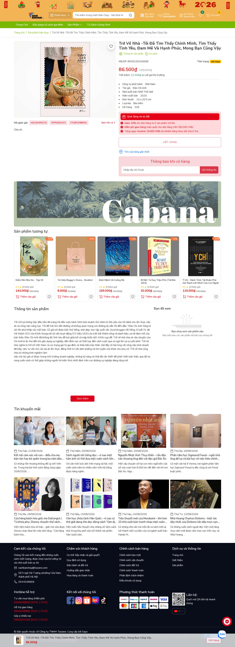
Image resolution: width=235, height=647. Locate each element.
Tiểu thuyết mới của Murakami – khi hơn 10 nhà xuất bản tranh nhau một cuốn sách (142, 520)
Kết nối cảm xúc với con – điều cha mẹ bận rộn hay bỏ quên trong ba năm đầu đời (38, 457)
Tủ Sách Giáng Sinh (98, 24)
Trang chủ (19, 32)
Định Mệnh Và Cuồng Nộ (111, 280)
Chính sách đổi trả (129, 565)
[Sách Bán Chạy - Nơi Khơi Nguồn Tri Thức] (30, 15)
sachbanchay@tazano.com (32, 568)
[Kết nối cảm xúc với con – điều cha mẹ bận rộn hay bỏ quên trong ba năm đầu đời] (39, 431)
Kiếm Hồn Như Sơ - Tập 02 (29, 280)
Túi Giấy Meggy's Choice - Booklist (75, 280)
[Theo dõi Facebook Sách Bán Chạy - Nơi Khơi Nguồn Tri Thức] (70, 600)
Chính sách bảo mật (130, 555)
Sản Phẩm (73, 24)
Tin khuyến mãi (27, 409)
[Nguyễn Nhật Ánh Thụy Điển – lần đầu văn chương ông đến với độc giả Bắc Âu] (143, 431)
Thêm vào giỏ (28, 297)
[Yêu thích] (111, 46)
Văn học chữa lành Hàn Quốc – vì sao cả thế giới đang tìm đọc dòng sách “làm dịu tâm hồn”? (91, 520)
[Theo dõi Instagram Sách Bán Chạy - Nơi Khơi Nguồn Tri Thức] (79, 600)
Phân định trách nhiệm (131, 575)
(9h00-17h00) (31, 602)
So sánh (153, 53)
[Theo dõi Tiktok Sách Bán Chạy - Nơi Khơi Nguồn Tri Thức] (103, 600)
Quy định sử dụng (76, 560)
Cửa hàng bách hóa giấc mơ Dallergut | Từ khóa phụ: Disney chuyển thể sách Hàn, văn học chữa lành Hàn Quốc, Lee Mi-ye (38, 520)
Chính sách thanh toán (131, 570)
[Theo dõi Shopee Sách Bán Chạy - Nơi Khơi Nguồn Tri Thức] (87, 600)
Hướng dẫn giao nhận (78, 570)
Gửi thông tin (209, 170)
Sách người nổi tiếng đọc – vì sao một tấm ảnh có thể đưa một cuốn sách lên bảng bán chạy (89, 457)
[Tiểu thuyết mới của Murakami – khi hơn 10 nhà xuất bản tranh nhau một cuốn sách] (143, 494)
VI (179, 611)
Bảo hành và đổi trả (77, 565)
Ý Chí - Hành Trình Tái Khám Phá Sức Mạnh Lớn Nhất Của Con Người (201, 281)
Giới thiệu (177, 560)
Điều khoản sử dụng (130, 580)
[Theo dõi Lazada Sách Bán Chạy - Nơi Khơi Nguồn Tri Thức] (95, 600)
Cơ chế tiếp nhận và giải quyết (83, 555)
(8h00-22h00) (31, 620)
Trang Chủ (22, 24)
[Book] (117, 203)
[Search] (130, 15)
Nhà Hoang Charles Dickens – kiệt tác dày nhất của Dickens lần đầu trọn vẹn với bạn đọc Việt (194, 520)
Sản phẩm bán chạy (38, 32)
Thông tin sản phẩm (133, 53)
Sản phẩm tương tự (31, 231)
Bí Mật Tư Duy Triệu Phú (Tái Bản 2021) (158, 281)
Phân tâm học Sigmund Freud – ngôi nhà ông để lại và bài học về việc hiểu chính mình (195, 457)
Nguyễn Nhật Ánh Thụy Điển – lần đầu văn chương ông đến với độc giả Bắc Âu (142, 457)
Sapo (84, 631)
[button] (216, 269)
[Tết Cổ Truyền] (117, 4)
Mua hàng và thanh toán (80, 575)
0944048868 (26, 582)
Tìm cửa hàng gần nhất (136, 152)
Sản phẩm (177, 565)
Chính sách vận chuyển (131, 560)
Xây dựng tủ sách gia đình (47, 24)
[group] (65, 79)
